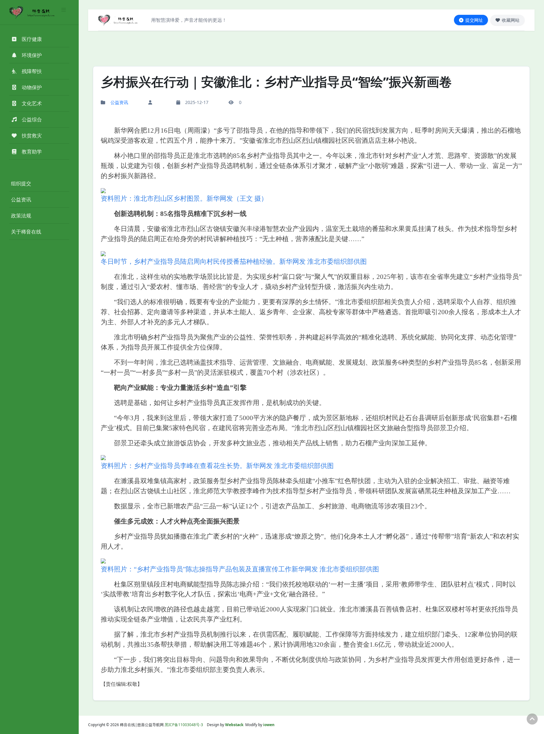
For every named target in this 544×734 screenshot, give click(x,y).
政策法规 (21, 215)
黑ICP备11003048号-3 (184, 724)
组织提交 (21, 183)
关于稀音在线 (26, 231)
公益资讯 (21, 199)
